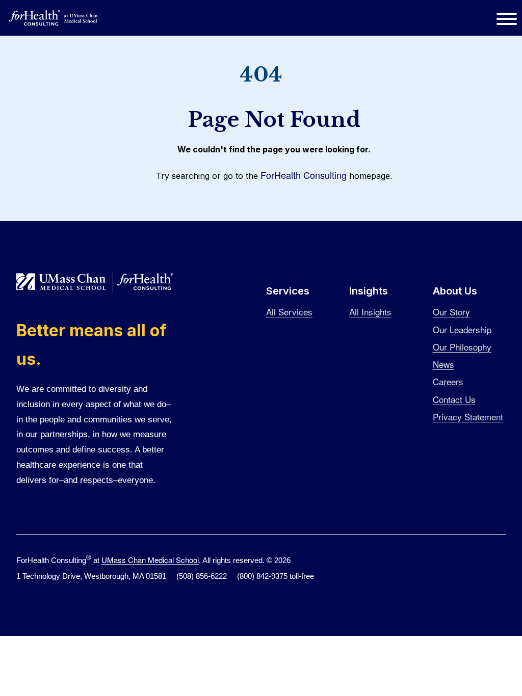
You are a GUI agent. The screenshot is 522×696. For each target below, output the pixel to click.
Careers (448, 381)
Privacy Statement (468, 416)
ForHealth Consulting (303, 174)
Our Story (451, 311)
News (443, 364)
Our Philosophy (462, 346)
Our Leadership (462, 329)
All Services (289, 311)
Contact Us (454, 399)
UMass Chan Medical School (150, 559)
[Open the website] (53, 18)
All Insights (370, 311)
